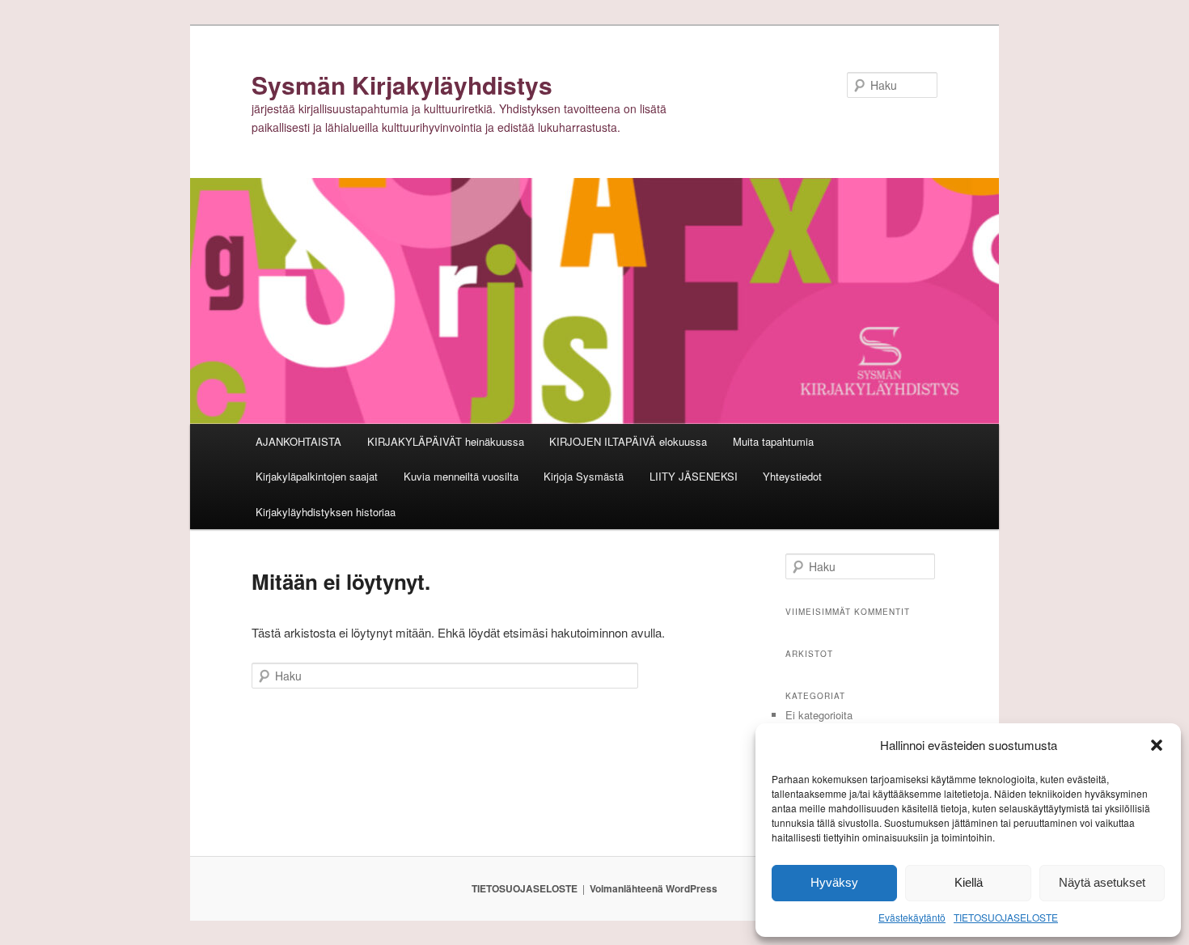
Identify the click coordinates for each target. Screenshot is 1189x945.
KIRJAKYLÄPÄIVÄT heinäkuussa (445, 441)
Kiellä (968, 882)
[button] (1157, 745)
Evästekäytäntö (912, 917)
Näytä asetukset (1102, 882)
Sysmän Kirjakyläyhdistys (402, 84)
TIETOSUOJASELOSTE (1006, 917)
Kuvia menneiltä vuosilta (461, 476)
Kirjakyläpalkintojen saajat (317, 476)
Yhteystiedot (792, 476)
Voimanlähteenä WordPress (653, 888)
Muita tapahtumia (773, 441)
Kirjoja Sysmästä (584, 476)
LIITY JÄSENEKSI (694, 476)
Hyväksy (834, 882)
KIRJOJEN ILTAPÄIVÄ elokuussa (628, 441)
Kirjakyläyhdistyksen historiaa (326, 511)
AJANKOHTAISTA (298, 441)
